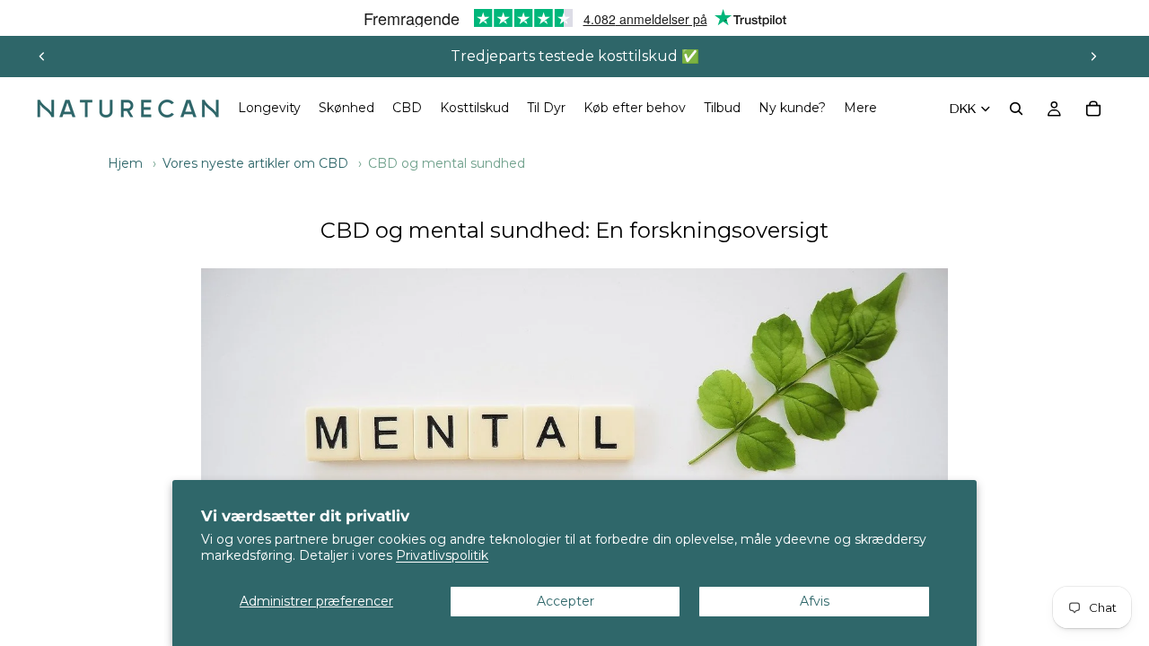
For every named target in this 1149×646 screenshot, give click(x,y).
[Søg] (1016, 108)
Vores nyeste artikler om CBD (255, 163)
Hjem (125, 163)
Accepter (565, 601)
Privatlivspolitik (442, 555)
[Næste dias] (1093, 56)
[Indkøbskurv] (1093, 108)
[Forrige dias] (42, 56)
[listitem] (860, 108)
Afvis (814, 601)
